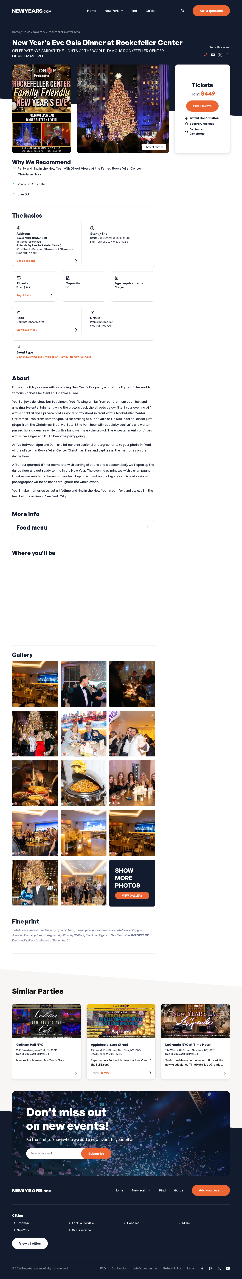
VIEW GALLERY (132, 895)
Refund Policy (172, 1268)
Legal (191, 1268)
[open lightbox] (35, 684)
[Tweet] (220, 55)
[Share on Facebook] (227, 55)
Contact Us (119, 1268)
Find (134, 11)
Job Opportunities (145, 1268)
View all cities (30, 1243)
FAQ (103, 1268)
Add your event (211, 1190)
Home (91, 11)
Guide (150, 11)
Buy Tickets (202, 106)
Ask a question (211, 11)
